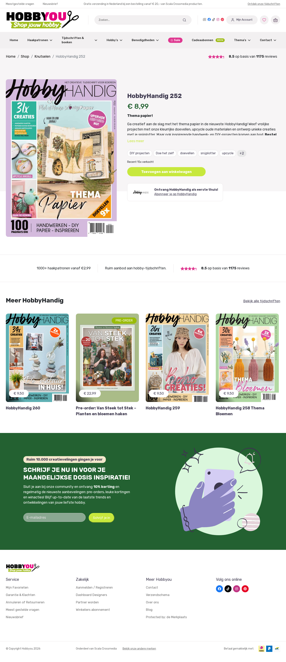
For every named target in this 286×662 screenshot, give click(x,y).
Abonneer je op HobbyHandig (175, 194)
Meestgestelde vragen (20, 4)
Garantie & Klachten (20, 595)
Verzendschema (157, 595)
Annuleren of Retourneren (25, 602)
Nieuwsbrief (50, 4)
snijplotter (208, 153)
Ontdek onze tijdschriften (264, 4)
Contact (266, 40)
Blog (149, 610)
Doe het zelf (165, 153)
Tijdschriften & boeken (73, 40)
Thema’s (240, 40)
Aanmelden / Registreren (94, 587)
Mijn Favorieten (17, 587)
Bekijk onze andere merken (139, 648)
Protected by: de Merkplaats (166, 617)
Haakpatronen (37, 40)
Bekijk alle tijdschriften (261, 301)
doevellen (187, 153)
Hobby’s (112, 40)
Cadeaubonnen (207, 40)
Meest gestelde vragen (22, 610)
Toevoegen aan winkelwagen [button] (166, 172)
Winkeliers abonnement (93, 610)
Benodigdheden (143, 40)
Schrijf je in (101, 518)
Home (14, 40)
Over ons (152, 602)
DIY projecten (140, 153)
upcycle (227, 153)
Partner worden (87, 602)
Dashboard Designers (91, 595)
